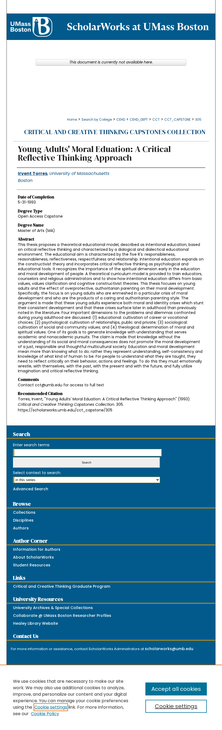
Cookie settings (50, 707)
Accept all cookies (176, 689)
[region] (111, 697)
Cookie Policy (45, 714)
